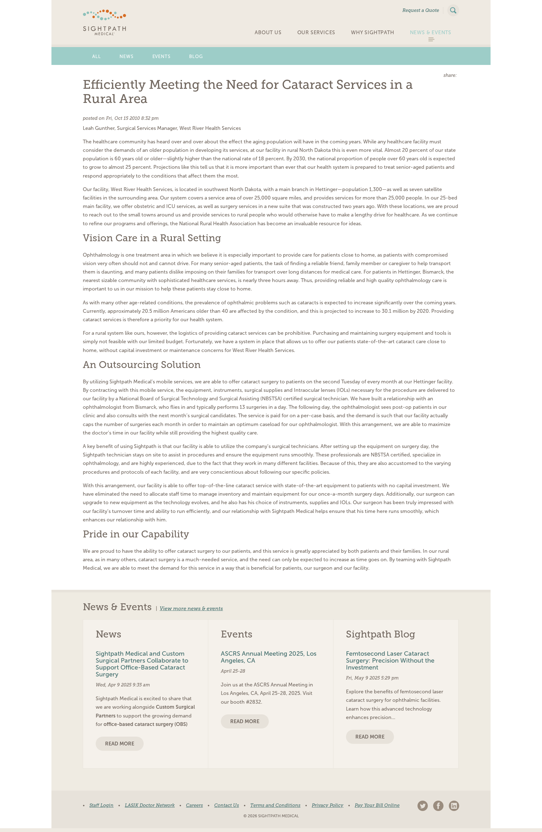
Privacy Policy (327, 805)
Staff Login (101, 805)
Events (161, 56)
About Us (268, 32)
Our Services (316, 32)
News (126, 56)
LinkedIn (454, 806)
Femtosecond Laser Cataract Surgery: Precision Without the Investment (390, 660)
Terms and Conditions (275, 805)
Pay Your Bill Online (377, 805)
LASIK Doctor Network (150, 805)
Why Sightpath (372, 32)
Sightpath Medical (104, 22)
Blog (196, 56)
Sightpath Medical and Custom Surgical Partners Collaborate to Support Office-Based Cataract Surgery (142, 664)
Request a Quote (420, 10)
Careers (194, 805)
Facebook (438, 806)
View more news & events (191, 608)
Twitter (422, 806)
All (96, 56)
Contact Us (226, 805)
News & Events (430, 32)
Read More (119, 743)
